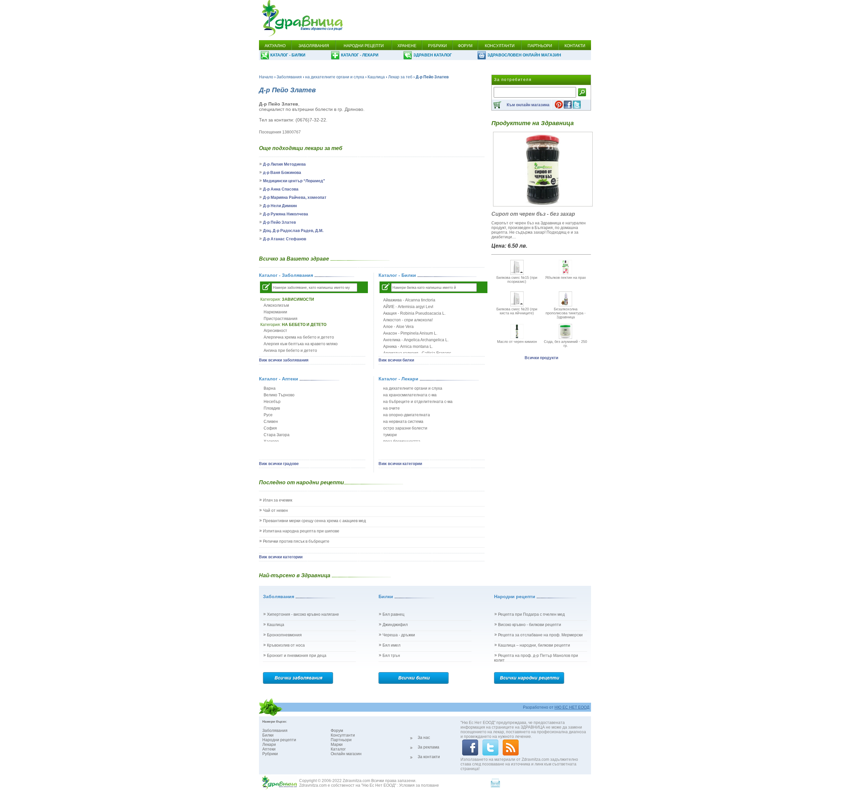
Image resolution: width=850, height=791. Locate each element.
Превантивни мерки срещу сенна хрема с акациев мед (314, 520)
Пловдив (272, 408)
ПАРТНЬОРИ (540, 45)
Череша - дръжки (398, 635)
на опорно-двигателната (406, 415)
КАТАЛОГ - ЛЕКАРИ (360, 55)
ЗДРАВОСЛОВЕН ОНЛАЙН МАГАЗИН (524, 55)
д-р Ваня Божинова (282, 172)
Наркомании (275, 312)
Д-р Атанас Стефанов (284, 239)
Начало (266, 77)
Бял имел (391, 645)
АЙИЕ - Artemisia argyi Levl (408, 306)
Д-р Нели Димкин (280, 205)
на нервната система (403, 421)
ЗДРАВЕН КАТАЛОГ (432, 55)
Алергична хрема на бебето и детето (299, 337)
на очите (391, 408)
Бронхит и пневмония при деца (296, 655)
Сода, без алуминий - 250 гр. (565, 344)
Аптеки (269, 749)
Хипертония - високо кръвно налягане (303, 614)
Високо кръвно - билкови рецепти (529, 624)
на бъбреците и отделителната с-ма (418, 401)
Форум (337, 730)
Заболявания (289, 77)
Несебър (272, 401)
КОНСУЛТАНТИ (500, 45)
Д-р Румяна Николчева (285, 214)
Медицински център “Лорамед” (294, 181)
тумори (390, 435)
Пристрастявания (281, 318)
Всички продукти (541, 358)
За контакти (429, 756)
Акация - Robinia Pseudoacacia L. (414, 313)
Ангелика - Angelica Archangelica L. (416, 340)
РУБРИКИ (437, 45)
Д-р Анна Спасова (280, 189)
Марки (337, 744)
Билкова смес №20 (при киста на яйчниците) (516, 311)
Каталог (338, 749)
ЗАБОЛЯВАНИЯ (313, 45)
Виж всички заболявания (283, 360)
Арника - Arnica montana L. (408, 346)
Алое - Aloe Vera (398, 326)
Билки (268, 735)
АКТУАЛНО (275, 45)
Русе (268, 415)
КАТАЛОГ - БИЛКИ (287, 55)
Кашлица (376, 77)
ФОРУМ (465, 45)
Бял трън (391, 655)
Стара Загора (277, 435)
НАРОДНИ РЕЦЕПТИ (364, 45)
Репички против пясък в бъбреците (296, 541)
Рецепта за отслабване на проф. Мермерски (540, 635)
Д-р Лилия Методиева (284, 164)
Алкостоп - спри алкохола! (408, 320)
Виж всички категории (400, 463)
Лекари (269, 744)
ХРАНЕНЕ (406, 45)
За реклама (428, 747)
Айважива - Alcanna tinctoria (409, 300)
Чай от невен (275, 510)
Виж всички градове (279, 463)
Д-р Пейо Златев (279, 222)
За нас (424, 737)
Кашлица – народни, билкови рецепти (534, 645)
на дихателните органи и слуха (334, 77)
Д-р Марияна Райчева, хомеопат (294, 197)
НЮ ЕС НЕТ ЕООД (571, 707)
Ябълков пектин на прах (565, 277)
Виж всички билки (396, 360)
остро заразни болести (405, 428)
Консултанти (343, 735)
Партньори (341, 740)
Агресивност (275, 330)
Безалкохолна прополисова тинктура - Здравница (566, 313)
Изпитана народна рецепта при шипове (301, 531)
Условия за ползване (419, 785)
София (270, 428)
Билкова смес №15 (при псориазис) (516, 279)
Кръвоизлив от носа (286, 645)
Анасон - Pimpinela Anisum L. (410, 333)
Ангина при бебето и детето (290, 350)
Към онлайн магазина (528, 105)
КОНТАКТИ (574, 45)
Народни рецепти (279, 740)
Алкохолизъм (276, 305)
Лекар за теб (400, 77)
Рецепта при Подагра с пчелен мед (531, 614)
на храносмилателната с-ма (410, 395)
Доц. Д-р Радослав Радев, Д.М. (293, 230)
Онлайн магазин (346, 753)
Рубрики (270, 753)
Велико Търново (279, 395)
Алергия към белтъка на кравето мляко (301, 344)
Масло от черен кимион (517, 342)
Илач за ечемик (277, 500)
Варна (270, 388)
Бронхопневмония (284, 635)
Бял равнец (393, 614)
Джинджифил (395, 624)
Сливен (271, 421)
